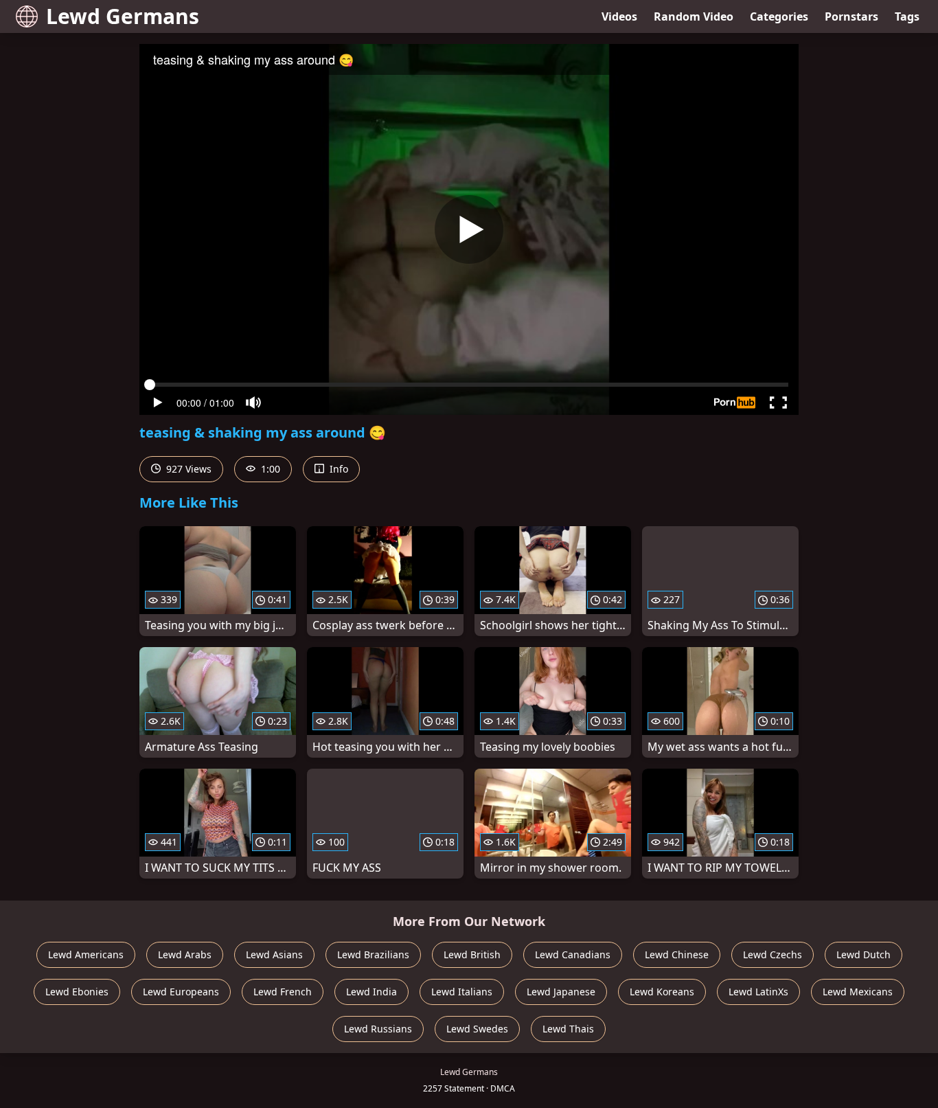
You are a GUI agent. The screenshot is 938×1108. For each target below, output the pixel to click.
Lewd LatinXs (758, 991)
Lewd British (472, 954)
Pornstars (851, 16)
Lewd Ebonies (76, 991)
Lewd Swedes (477, 1028)
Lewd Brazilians (373, 954)
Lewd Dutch (863, 954)
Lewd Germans (122, 16)
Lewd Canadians (572, 954)
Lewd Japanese (561, 991)
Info (337, 468)
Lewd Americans (86, 954)
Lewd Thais (568, 1028)
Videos (619, 16)
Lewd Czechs (772, 954)
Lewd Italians (461, 991)
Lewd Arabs (184, 954)
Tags (907, 16)
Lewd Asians (274, 954)
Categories (779, 16)
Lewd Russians (378, 1028)
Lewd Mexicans (858, 991)
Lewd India (371, 991)
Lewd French (282, 991)
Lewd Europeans (181, 991)
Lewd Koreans (662, 991)
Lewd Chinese (677, 954)
